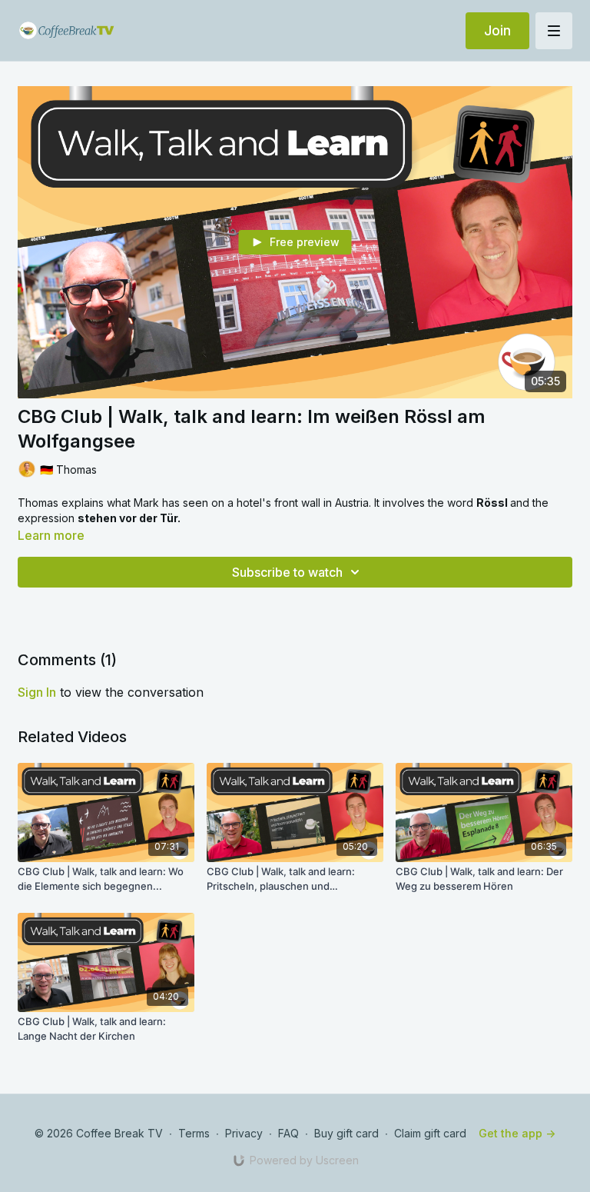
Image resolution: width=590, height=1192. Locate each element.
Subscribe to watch (287, 572)
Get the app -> (517, 1133)
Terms (194, 1133)
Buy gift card (346, 1133)
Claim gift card (430, 1133)
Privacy (244, 1133)
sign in (37, 692)
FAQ (288, 1133)
